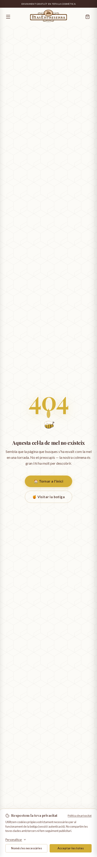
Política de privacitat (80, 815)
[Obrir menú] (15, 16)
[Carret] (87, 17)
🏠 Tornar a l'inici (48, 481)
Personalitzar (13, 839)
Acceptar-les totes (71, 848)
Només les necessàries (26, 848)
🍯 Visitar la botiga (48, 497)
